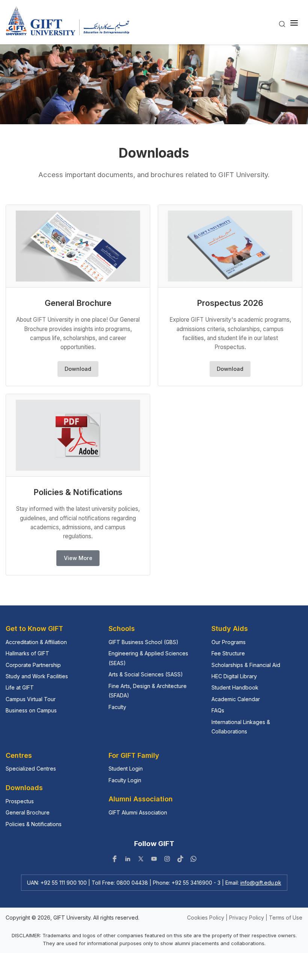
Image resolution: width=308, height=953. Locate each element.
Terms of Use (285, 917)
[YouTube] (154, 860)
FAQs (217, 710)
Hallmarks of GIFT (27, 653)
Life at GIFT (20, 687)
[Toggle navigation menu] (294, 23)
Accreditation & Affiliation (36, 642)
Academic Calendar (235, 699)
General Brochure (28, 812)
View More (78, 558)
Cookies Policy (205, 917)
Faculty (117, 707)
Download (78, 369)
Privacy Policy (246, 917)
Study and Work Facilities (37, 676)
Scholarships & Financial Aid (245, 665)
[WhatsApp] (193, 860)
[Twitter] (141, 860)
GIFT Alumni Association (138, 812)
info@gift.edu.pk (260, 882)
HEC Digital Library (234, 676)
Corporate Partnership (33, 665)
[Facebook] (114, 860)
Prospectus (20, 801)
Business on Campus (31, 710)
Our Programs (228, 642)
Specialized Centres (31, 768)
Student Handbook (234, 687)
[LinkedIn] (127, 860)
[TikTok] (180, 860)
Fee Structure (228, 653)
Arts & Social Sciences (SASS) (146, 674)
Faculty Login (125, 780)
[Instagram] (167, 860)
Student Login (126, 768)
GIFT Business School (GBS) (143, 642)
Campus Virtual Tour (31, 699)
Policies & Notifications (34, 824)
